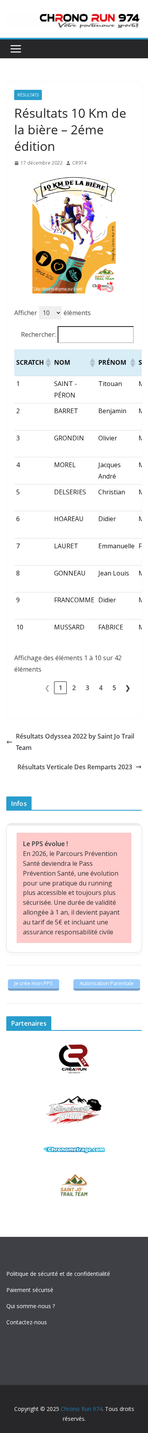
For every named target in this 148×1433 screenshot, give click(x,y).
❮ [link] (47, 687)
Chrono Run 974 (81, 1409)
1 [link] (60, 687)
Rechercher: (38, 334)
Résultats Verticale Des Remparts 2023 (74, 767)
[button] (47, 363)
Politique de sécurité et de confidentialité (58, 1273)
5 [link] (114, 687)
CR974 (79, 163)
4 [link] (101, 687)
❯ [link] (127, 687)
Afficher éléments (52, 312)
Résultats (28, 95)
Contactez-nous (26, 1322)
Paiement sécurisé (29, 1290)
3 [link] (87, 687)
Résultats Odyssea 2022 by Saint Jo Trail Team (75, 742)
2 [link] (74, 687)
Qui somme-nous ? (30, 1306)
